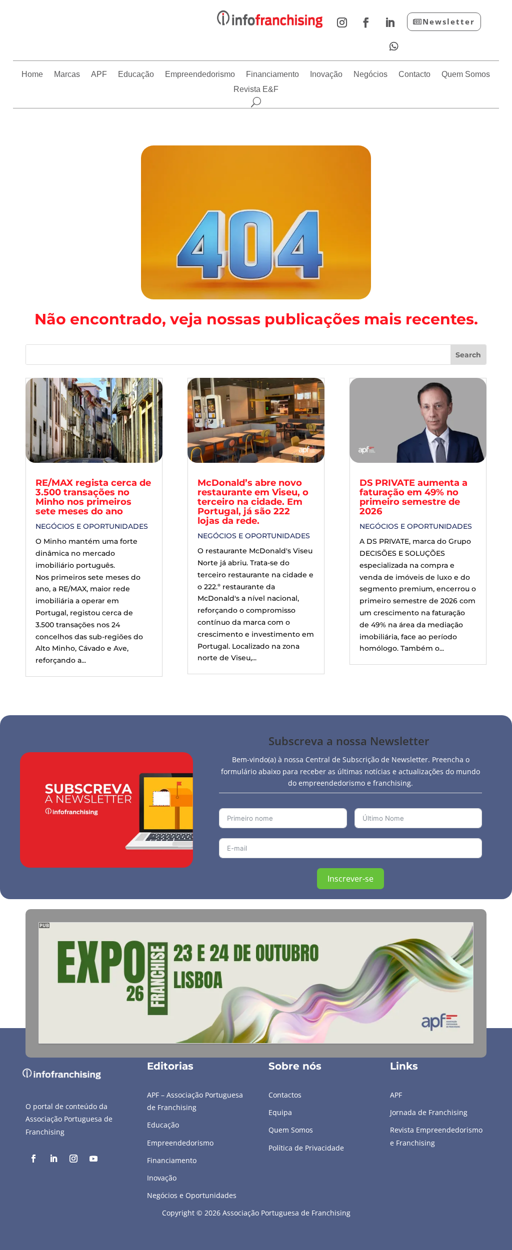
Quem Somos (466, 74)
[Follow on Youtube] (94, 1159)
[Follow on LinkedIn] (390, 22)
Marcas (67, 74)
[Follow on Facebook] (366, 22)
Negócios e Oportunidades (92, 526)
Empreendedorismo (200, 74)
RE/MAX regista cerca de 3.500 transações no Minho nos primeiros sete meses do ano (93, 497)
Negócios (371, 74)
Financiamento (272, 74)
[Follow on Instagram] (342, 22)
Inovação (326, 74)
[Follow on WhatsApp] (394, 46)
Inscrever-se (351, 878)
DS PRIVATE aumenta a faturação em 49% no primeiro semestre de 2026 (414, 497)
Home (32, 74)
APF (99, 74)
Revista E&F (256, 89)
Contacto (414, 74)
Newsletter (448, 21)
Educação (136, 74)
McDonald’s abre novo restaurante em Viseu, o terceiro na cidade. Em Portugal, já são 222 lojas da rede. (253, 501)
